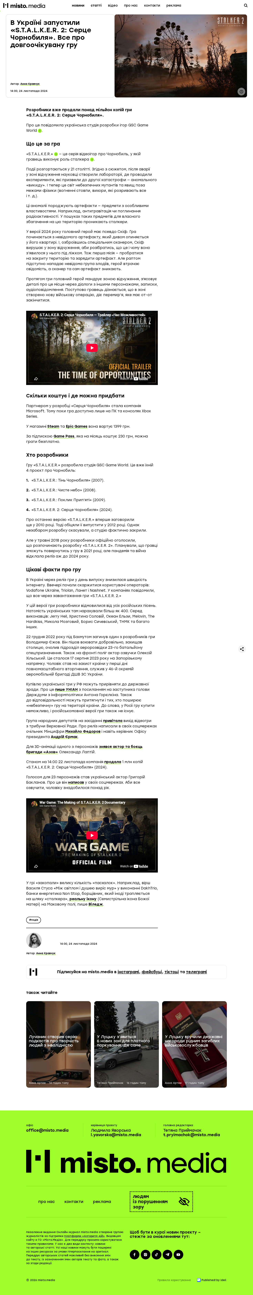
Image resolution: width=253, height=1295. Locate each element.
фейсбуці (152, 972)
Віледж (95, 904)
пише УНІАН (66, 689)
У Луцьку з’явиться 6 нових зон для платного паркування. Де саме (123, 1041)
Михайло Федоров (83, 731)
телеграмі (196, 972)
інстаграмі (128, 972)
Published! (209, 1280)
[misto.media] (126, 1161)
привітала (112, 721)
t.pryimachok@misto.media (191, 1135)
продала (112, 762)
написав (76, 782)
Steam (53, 426)
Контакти (152, 5)
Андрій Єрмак (64, 737)
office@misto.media (47, 1130)
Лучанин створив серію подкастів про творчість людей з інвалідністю (54, 1041)
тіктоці (172, 972)
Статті (96, 5)
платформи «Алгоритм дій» (84, 1236)
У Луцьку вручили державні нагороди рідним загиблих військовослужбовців (193, 1041)
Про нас (131, 5)
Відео (113, 5)
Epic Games (76, 426)
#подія (33, 920)
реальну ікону (83, 899)
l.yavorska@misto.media (116, 1135)
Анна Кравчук (30, 83)
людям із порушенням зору (150, 1202)
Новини (78, 5)
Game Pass (64, 436)
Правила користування (174, 1280)
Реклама (173, 5)
